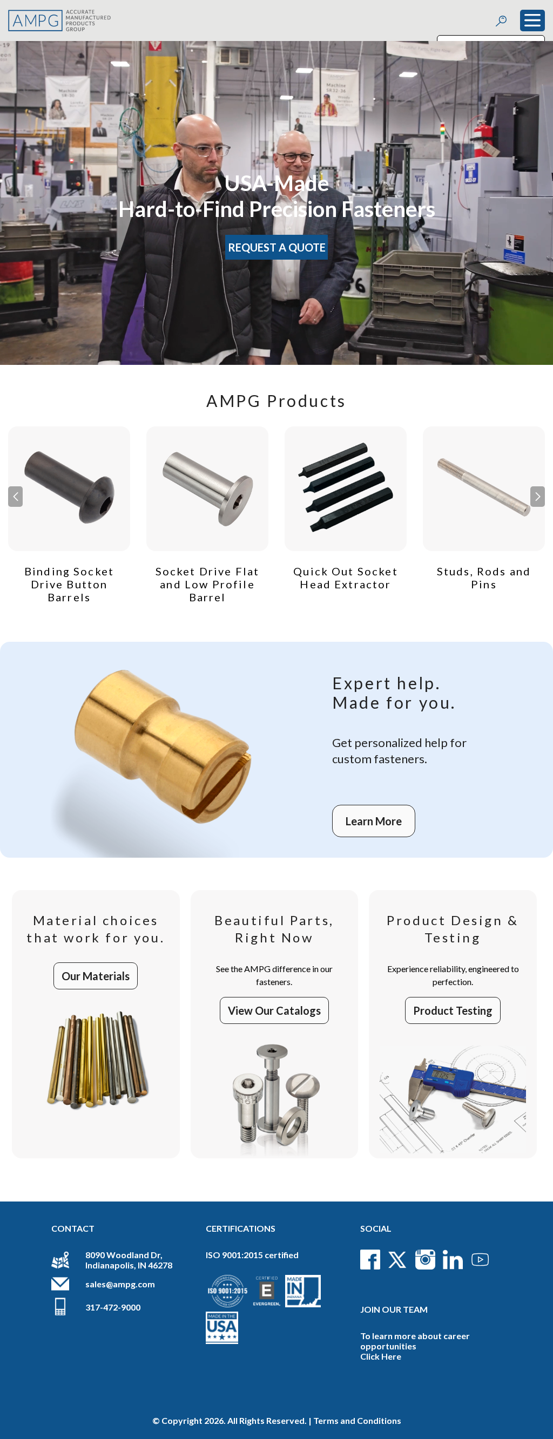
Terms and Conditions (357, 1420)
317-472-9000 (112, 1307)
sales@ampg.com (120, 1284)
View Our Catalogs (274, 1010)
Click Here (380, 1356)
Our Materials (96, 975)
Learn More (374, 820)
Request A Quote (277, 247)
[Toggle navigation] (532, 20)
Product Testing (453, 1010)
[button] (537, 496)
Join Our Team (394, 1309)
